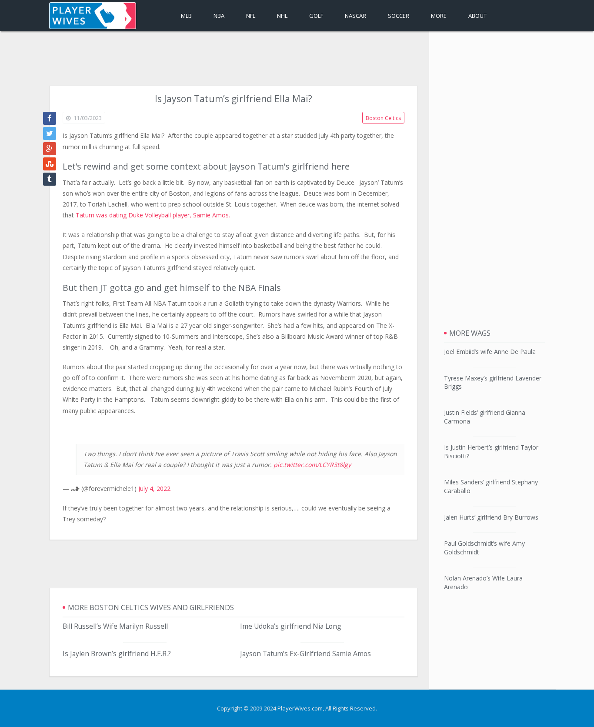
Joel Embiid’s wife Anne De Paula (490, 351)
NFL (250, 16)
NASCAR (355, 16)
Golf (316, 16)
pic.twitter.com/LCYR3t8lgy (312, 464)
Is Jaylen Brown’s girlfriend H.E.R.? (117, 653)
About (477, 16)
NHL (282, 16)
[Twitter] (49, 133)
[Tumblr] (49, 179)
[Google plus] (49, 148)
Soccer (398, 16)
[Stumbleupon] (49, 163)
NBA (219, 16)
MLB (186, 16)
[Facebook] (49, 118)
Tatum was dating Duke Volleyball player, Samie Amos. (153, 215)
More (439, 16)
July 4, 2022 (154, 488)
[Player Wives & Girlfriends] (92, 15)
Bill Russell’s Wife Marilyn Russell (115, 626)
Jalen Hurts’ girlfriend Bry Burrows (491, 517)
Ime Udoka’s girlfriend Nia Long (290, 626)
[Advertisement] (233, 59)
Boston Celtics (383, 118)
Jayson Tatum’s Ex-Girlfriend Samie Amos (305, 653)
